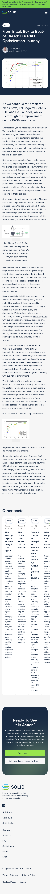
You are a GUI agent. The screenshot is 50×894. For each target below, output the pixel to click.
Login (4, 857)
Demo (5, 851)
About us (6, 835)
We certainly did (9, 131)
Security (23, 882)
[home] (9, 12)
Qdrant (15, 369)
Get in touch (8, 846)
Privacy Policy (28, 875)
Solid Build (7, 818)
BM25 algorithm (40, 316)
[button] (46, 12)
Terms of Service (10, 875)
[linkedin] (3, 805)
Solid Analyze (8, 823)
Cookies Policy (9, 882)
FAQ (4, 841)
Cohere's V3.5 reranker (13, 401)
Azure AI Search (34, 151)
